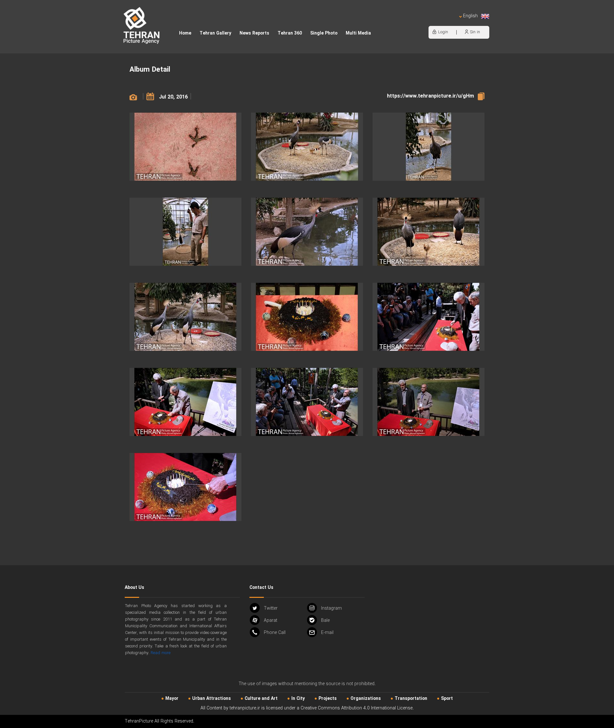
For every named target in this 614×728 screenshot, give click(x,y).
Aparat (270, 620)
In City (298, 698)
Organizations (365, 698)
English (470, 16)
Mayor (171, 698)
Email (327, 632)
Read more (160, 653)
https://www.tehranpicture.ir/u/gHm (430, 96)
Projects (328, 698)
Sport (447, 698)
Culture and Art (261, 698)
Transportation (411, 698)
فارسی (449, 23)
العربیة (434, 23)
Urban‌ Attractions (211, 698)
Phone (275, 632)
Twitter (271, 608)
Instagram (331, 608)
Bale (325, 620)
